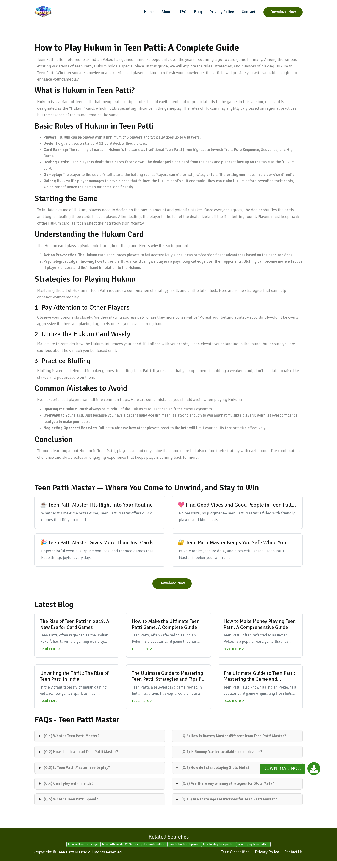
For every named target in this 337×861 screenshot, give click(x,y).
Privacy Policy (222, 11)
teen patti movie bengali (83, 844)
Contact (249, 11)
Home (149, 11)
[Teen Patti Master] (65, 11)
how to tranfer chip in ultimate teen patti (185, 844)
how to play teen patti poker (254, 844)
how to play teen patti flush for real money (219, 844)
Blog (198, 11)
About (166, 11)
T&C (183, 11)
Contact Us (293, 852)
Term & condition (235, 852)
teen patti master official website (150, 844)
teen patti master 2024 (117, 844)
